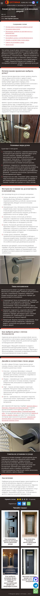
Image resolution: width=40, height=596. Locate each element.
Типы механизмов (11, 35)
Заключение (10, 45)
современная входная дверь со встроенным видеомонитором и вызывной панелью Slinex (18, 418)
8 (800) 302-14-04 (26, 2)
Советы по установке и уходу (15, 42)
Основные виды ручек (13, 29)
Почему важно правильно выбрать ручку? (19, 27)
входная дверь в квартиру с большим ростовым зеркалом (19, 407)
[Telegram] (24, 503)
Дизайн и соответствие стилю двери (17, 40)
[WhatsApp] (29, 503)
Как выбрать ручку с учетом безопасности (19, 38)
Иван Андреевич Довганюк (12, 18)
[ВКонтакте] (19, 503)
